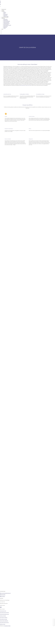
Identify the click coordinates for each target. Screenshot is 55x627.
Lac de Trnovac (6, 24)
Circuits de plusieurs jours (4, 614)
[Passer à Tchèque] (53, 624)
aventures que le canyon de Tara (25, 85)
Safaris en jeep (5, 16)
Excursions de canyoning (4, 622)
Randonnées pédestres (4, 620)
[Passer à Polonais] (28, 33)
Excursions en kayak (3, 619)
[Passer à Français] (53, 621)
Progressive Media (7, 625)
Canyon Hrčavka (6, 22)
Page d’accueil (4, 9)
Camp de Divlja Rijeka (5, 17)
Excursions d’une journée (4, 612)
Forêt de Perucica (6, 23)
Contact (3, 10)
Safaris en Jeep (2, 624)
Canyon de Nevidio (6, 21)
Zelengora (5, 27)
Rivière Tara (5, 19)
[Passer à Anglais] (53, 619)
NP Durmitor (5, 26)
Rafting (4, 12)
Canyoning (5, 15)
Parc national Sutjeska (7, 25)
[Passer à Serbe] (53, 620)
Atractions (3, 18)
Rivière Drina (5, 20)
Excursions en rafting (3, 617)
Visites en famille (3, 615)
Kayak (4, 13)
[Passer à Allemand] (28, 32)
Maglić (4, 28)
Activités (3, 11)
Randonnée (5, 14)
